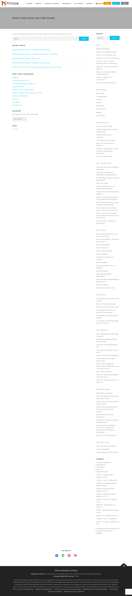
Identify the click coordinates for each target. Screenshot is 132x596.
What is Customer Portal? (104, 126)
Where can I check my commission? (107, 58)
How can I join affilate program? (106, 52)
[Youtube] (69, 556)
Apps (14, 99)
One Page (15, 102)
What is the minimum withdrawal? (107, 355)
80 (16, 129)
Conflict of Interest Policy (62, 589)
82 (17, 129)
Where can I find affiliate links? (106, 55)
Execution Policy (76, 589)
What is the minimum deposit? (106, 304)
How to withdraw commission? (106, 83)
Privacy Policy (114, 589)
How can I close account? (104, 156)
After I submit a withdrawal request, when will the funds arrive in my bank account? (107, 366)
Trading (29, 3)
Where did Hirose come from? (106, 446)
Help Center (78, 3)
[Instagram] (75, 556)
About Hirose (100, 116)
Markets (38, 3)
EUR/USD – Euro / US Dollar (105, 519)
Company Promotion (19, 80)
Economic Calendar (18, 96)
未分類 (14, 77)
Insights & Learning (52, 3)
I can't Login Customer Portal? (105, 140)
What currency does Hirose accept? (107, 307)
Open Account (101, 109)
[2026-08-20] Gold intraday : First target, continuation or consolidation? (35, 54)
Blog (107, 3)
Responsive (16, 105)
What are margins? (102, 285)
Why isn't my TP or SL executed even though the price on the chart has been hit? (107, 215)
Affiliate (98, 112)
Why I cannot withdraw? (104, 371)
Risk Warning (29, 589)
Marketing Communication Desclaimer (96, 589)
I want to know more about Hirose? (107, 452)
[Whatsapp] (63, 556)
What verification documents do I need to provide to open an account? (107, 409)
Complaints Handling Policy (44, 589)
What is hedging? (101, 262)
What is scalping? (102, 254)
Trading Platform (101, 96)
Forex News (16, 87)
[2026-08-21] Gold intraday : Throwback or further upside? (31, 50)
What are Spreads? (102, 248)
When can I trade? (102, 183)
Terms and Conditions (56, 591)
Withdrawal (100, 106)
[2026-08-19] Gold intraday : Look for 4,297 (26, 58)
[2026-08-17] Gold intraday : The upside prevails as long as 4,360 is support (36, 67)
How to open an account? (104, 393)
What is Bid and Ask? (103, 245)
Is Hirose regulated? (102, 449)
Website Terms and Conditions (74, 591)
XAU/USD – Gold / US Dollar (21, 90)
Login (124, 3)
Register (116, 3)
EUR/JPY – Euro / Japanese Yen (106, 515)
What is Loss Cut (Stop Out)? (105, 288)
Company (89, 3)
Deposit (98, 103)
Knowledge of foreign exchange (22, 83)
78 (14, 129)
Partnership (66, 3)
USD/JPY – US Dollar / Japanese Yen (107, 522)
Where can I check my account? (106, 435)
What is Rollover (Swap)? (104, 251)
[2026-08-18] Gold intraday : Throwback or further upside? (31, 63)
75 (13, 129)
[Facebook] (57, 556)
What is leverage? (102, 271)
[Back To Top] (123, 566)
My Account (100, 93)
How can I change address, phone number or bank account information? (107, 151)
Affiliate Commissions (103, 49)
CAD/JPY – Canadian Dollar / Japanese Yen (25, 93)
